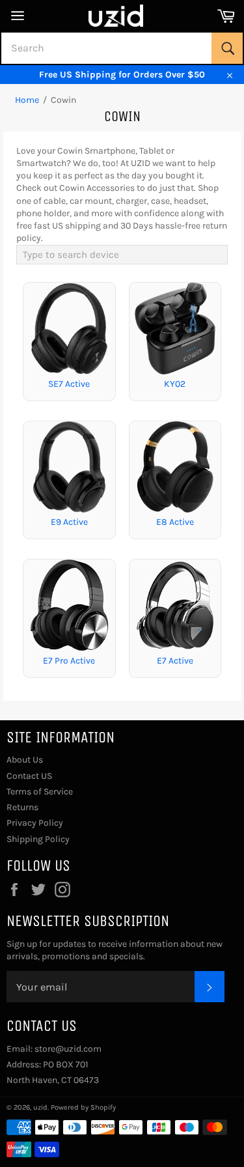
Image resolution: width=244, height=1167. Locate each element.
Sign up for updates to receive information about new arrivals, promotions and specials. (115, 950)
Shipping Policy (38, 839)
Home (27, 99)
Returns (22, 807)
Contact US (29, 775)
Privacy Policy (35, 822)
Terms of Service (40, 791)
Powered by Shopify (83, 1107)
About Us (25, 759)
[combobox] (122, 48)
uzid (40, 1107)
